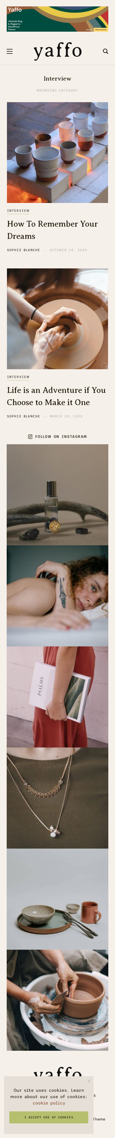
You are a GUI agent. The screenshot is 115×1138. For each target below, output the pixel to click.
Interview (18, 211)
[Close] (89, 1081)
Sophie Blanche (23, 250)
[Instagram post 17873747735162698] (57, 1000)
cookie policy (49, 1102)
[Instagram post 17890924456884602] (57, 798)
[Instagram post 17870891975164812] (57, 494)
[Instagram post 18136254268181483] (57, 899)
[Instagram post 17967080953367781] (57, 595)
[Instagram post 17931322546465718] (57, 696)
